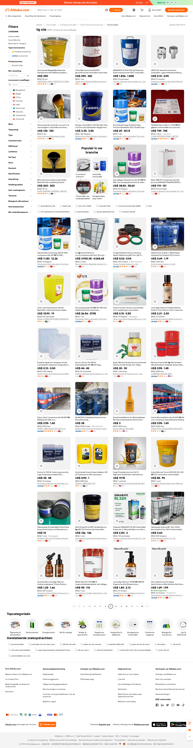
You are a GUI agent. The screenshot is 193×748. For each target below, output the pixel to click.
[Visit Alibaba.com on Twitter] (167, 705)
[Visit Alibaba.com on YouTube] (178, 705)
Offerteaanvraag (87, 679)
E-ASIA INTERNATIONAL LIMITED (164, 136)
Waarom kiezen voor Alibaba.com (18, 674)
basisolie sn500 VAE (116, 644)
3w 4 (150, 206)
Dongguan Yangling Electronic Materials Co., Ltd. (167, 483)
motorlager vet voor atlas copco (43, 644)
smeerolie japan (83, 212)
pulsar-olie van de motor (141, 644)
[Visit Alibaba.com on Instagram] (172, 705)
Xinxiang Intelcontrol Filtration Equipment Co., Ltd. (54, 538)
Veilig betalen (48, 674)
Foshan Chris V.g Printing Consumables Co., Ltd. (54, 374)
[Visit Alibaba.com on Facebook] (157, 705)
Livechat (121, 679)
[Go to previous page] (74, 606)
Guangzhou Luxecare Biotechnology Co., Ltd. (167, 319)
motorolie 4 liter (105, 206)
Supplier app (104, 724)
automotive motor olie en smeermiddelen (135, 650)
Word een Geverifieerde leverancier (170, 689)
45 (142, 606)
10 (126, 606)
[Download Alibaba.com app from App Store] (159, 724)
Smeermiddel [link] (112, 25)
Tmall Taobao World (84, 736)
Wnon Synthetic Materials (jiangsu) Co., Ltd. (91, 264)
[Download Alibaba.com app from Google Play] (179, 724)
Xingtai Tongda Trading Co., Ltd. (125, 264)
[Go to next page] (147, 606)
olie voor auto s (83, 650)
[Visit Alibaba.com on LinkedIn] (162, 705)
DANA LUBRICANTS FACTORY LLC (51, 429)
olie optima (161, 644)
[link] (189, 723)
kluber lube (67, 206)
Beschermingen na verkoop (54, 689)
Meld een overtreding (126, 701)
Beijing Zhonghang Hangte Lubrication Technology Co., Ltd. (91, 136)
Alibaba (39, 25)
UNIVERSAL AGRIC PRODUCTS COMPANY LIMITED (54, 81)
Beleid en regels (49, 701)
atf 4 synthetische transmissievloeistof (55, 212)
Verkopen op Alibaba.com (165, 674)
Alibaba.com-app (141, 724)
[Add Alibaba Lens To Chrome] (47, 724)
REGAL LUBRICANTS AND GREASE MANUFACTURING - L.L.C (54, 319)
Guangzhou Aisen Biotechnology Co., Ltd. (54, 593)
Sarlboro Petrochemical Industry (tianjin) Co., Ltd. (91, 429)
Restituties (122, 689)
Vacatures (9, 691)
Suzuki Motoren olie (48, 206)
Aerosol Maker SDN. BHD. (123, 429)
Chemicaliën (51, 25)
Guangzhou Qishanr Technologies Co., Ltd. (54, 483)
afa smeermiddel (17, 644)
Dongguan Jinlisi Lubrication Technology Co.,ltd (129, 136)
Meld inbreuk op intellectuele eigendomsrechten (130, 695)
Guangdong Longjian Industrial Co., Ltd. (91, 593)
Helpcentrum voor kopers (128, 674)
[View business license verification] (120, 744)
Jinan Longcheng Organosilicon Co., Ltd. (129, 319)
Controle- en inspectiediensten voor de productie (59, 695)
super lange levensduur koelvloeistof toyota (54, 650)
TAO (117, 736)
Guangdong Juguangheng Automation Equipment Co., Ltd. (91, 538)
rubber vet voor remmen (92, 644)
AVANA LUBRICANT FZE (85, 483)
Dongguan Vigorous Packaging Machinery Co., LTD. (167, 81)
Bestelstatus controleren (165, 684)
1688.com (70, 736)
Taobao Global (107, 736)
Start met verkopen (163, 679)
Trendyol (124, 736)
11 (131, 606)
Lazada (96, 736)
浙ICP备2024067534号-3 (163, 744)
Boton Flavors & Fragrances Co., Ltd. (127, 374)
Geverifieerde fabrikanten (90, 674)
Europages (134, 736)
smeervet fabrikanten (105, 650)
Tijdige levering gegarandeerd (55, 684)
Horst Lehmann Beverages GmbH (51, 136)
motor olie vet (164, 650)
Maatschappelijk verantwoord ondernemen (17, 685)
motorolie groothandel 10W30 (129, 206)
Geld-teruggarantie (50, 679)
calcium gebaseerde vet (105, 212)
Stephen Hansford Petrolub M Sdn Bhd (129, 483)
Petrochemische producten (91, 25)
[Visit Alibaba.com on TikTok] (183, 705)
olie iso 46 (176, 644)
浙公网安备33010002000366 (139, 744)
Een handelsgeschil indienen (129, 684)
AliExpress (59, 736)
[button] (106, 10)
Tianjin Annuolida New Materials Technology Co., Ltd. (91, 81)
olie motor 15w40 (85, 206)
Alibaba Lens (10, 724)
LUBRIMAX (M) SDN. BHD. (161, 374)
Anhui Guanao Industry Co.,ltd (163, 264)
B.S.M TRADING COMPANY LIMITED (52, 191)
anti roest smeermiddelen (20, 650)
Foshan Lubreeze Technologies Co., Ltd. (129, 81)
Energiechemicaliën (68, 25)
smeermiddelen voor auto (20, 656)
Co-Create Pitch (12, 679)
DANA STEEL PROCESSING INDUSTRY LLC (167, 429)
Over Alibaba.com (13, 669)
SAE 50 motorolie (69, 644)
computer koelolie (128, 212)
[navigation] (20, 316)
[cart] (142, 10)
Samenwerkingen (162, 694)
